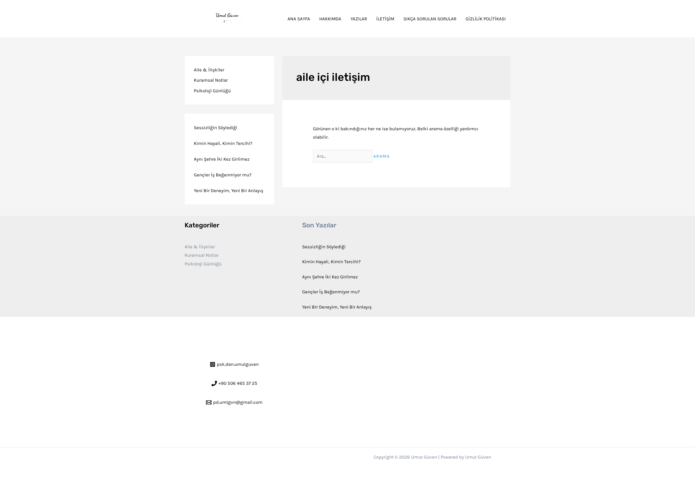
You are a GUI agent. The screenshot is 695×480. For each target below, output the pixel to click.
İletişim (385, 18)
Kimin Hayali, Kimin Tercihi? (223, 143)
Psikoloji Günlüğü (212, 90)
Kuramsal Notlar (211, 80)
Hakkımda (330, 18)
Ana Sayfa (299, 18)
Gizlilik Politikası (486, 18)
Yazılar (358, 18)
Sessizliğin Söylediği (215, 127)
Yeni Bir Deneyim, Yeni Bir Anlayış (228, 190)
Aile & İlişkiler (209, 69)
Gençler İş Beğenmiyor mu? (222, 174)
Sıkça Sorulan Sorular (429, 18)
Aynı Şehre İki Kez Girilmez (221, 159)
